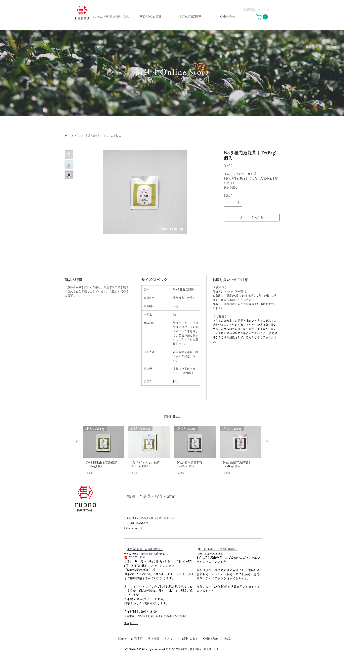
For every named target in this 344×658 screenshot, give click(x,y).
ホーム (69, 135)
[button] (262, 16)
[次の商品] (267, 442)
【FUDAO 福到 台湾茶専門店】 (145, 549)
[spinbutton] (233, 202)
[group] (172, 452)
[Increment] (239, 202)
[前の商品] (76, 442)
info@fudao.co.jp (133, 528)
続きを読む (231, 187)
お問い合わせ (189, 638)
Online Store (210, 638)
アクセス (169, 638)
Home (121, 638)
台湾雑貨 (136, 638)
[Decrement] (227, 202)
